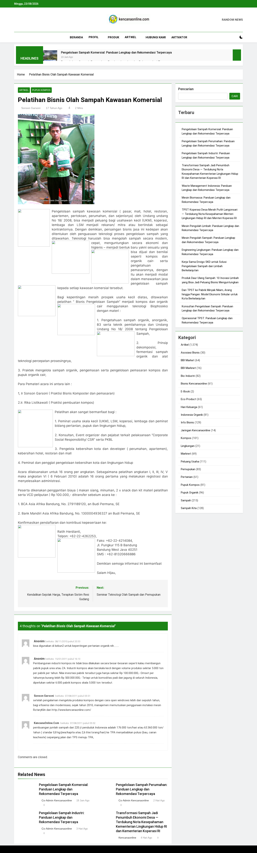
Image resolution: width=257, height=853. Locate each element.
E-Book (185, 391)
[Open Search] (234, 37)
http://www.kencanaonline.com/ (71, 710)
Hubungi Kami (156, 37)
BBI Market (187, 360)
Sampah (186, 500)
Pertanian (187, 477)
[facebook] (16, 20)
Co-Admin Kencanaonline (57, 800)
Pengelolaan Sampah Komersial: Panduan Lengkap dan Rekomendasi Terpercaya (116, 52)
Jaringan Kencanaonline (195, 430)
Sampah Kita (189, 508)
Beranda (76, 37)
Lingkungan (188, 446)
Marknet (186, 453)
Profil (94, 37)
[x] (25, 20)
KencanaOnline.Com (46, 723)
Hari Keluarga (189, 407)
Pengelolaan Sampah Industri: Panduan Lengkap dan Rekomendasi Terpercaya (61, 817)
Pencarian (186, 89)
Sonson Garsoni (30, 108)
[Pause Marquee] (237, 55)
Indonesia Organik (192, 414)
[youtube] (34, 20)
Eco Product (188, 399)
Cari (235, 96)
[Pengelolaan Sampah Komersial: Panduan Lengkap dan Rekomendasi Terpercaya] (50, 57)
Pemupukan (188, 469)
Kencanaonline (127, 837)
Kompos (186, 438)
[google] (30, 20)
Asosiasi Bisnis (190, 352)
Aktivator (179, 37)
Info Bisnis (187, 422)
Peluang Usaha (190, 461)
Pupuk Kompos (41, 90)
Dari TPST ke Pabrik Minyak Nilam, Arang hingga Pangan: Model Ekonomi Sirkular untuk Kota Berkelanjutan (210, 294)
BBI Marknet (188, 368)
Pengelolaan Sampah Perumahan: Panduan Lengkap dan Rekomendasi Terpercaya (141, 789)
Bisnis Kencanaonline (194, 383)
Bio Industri (188, 376)
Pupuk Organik (189, 492)
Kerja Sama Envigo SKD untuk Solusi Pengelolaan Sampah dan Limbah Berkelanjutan (204, 266)
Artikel (130, 37)
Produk (113, 37)
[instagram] (21, 20)
